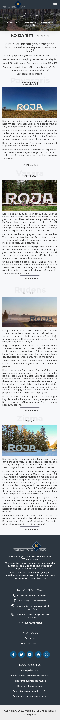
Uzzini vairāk (30, 165)
